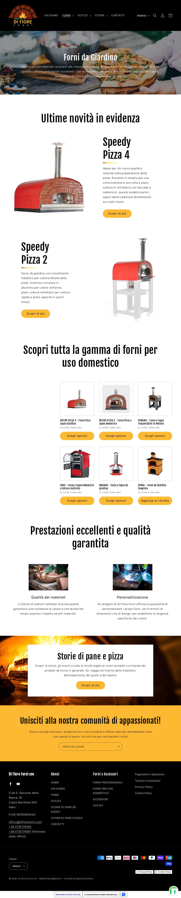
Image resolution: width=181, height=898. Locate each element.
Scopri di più (117, 213)
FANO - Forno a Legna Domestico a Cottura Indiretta (77, 487)
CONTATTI (57, 824)
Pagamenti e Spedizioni (150, 774)
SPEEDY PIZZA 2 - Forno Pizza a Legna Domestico (115, 422)
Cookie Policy (143, 793)
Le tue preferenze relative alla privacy (100, 894)
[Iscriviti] (118, 746)
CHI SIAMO (58, 788)
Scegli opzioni (77, 435)
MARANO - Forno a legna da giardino (113, 487)
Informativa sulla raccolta (68, 894)
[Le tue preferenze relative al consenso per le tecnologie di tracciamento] (174, 891)
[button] (67, 15)
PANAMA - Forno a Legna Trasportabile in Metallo (151, 422)
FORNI (55, 794)
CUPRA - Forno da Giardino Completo (152, 487)
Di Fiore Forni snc (27, 878)
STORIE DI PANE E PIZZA (67, 817)
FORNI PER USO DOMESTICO (103, 791)
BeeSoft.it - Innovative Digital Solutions (72, 878)
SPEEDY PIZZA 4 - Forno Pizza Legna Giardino (75, 422)
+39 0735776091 (20, 831)
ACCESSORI (100, 799)
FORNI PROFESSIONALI (108, 782)
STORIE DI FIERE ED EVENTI (63, 809)
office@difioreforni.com (25, 822)
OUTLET (56, 800)
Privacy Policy (144, 786)
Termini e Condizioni (147, 780)
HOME (55, 782)
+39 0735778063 (20, 826)
